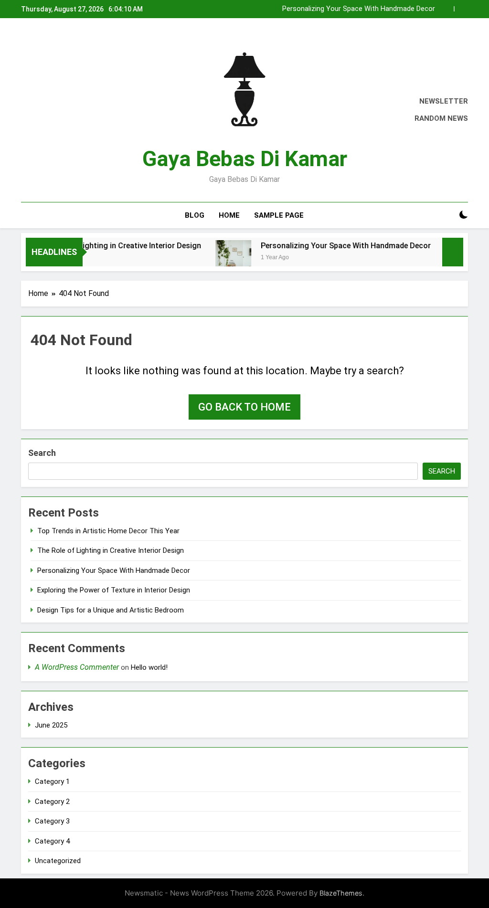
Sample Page (279, 215)
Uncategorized (58, 860)
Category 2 (52, 801)
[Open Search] (447, 215)
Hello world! (149, 667)
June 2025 (51, 725)
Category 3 (52, 821)
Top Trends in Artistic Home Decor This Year (108, 531)
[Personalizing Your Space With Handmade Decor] (221, 258)
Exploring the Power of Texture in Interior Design (113, 590)
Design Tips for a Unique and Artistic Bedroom (110, 610)
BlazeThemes (340, 893)
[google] (61, 110)
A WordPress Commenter (77, 667)
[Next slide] (461, 9)
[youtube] (72, 110)
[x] (49, 110)
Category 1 (52, 781)
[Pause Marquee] (452, 252)
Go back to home (244, 407)
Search (42, 453)
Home (229, 215)
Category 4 (52, 841)
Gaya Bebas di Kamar (244, 158)
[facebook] (26, 110)
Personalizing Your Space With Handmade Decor (358, 9)
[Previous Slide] (447, 9)
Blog (194, 215)
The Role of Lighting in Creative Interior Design (106, 245)
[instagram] (38, 110)
